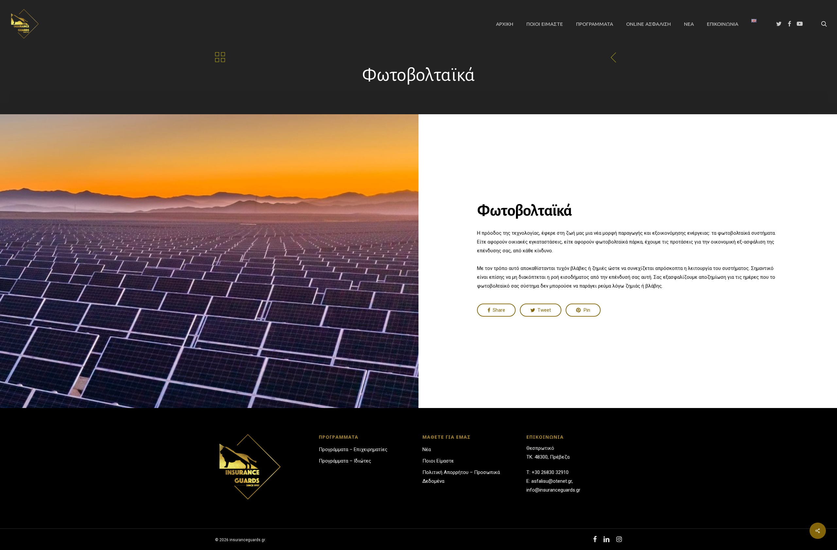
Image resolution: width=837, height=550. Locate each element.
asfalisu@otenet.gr (551, 481)
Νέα (426, 449)
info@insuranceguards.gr (553, 490)
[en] (754, 24)
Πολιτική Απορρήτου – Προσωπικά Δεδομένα (461, 476)
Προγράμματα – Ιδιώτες (345, 461)
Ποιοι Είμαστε (438, 461)
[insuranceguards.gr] (24, 24)
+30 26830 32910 (550, 472)
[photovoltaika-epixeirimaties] (613, 57)
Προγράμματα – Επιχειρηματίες (353, 449)
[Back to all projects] (220, 57)
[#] (818, 531)
